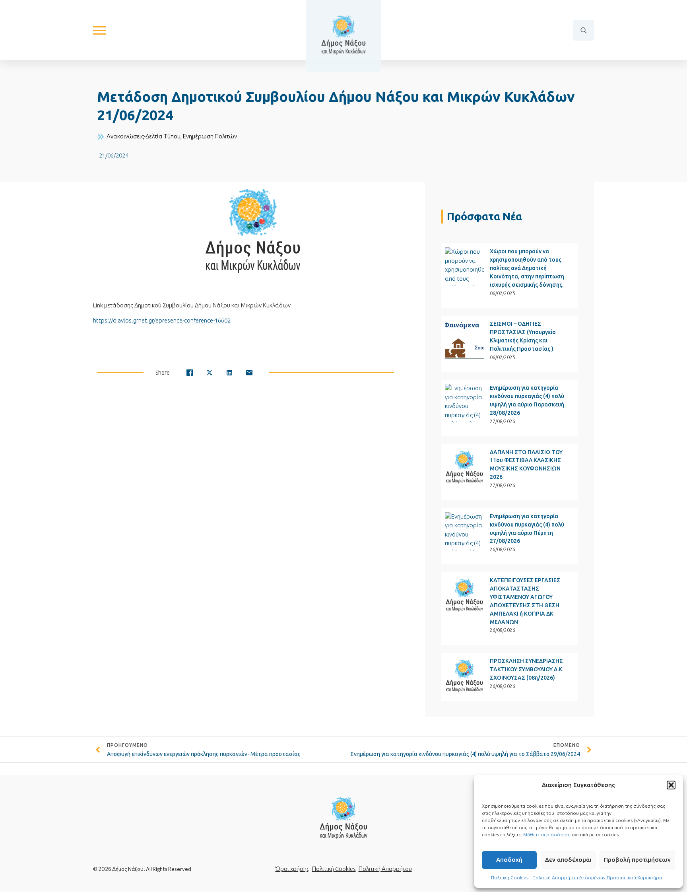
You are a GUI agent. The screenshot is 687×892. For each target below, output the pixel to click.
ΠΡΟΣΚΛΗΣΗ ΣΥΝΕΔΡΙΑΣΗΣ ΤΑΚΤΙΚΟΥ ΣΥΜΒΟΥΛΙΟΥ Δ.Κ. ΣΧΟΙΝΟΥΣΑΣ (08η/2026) (526, 669)
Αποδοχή (509, 859)
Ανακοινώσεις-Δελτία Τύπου (143, 136)
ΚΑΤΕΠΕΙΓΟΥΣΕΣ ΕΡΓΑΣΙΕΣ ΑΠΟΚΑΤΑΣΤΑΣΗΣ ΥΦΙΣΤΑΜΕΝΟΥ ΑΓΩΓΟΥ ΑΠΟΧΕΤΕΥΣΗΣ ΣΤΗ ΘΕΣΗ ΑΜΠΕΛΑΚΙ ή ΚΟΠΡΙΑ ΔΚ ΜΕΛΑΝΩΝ (525, 601)
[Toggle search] (583, 30)
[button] (671, 785)
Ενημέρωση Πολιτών (210, 136)
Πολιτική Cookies (509, 877)
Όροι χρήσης (292, 868)
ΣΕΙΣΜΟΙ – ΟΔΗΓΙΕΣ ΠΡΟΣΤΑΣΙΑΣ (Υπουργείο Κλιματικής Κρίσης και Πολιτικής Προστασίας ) (523, 336)
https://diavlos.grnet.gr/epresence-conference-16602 (162, 320)
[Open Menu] (99, 30)
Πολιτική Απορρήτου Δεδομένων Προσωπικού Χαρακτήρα (597, 877)
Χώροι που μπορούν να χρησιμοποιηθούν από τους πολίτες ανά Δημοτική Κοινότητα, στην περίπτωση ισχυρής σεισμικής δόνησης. (527, 268)
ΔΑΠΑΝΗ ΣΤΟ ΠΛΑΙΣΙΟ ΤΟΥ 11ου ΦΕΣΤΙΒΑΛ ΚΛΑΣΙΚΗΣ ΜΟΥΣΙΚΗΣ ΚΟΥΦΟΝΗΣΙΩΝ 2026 (526, 464)
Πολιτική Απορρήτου (385, 868)
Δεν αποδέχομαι (568, 859)
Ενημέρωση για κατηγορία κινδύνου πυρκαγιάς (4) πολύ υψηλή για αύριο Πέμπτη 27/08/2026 (527, 528)
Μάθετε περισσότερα (547, 834)
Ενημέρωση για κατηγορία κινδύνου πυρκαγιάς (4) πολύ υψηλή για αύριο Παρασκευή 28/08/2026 (527, 400)
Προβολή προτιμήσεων (637, 859)
